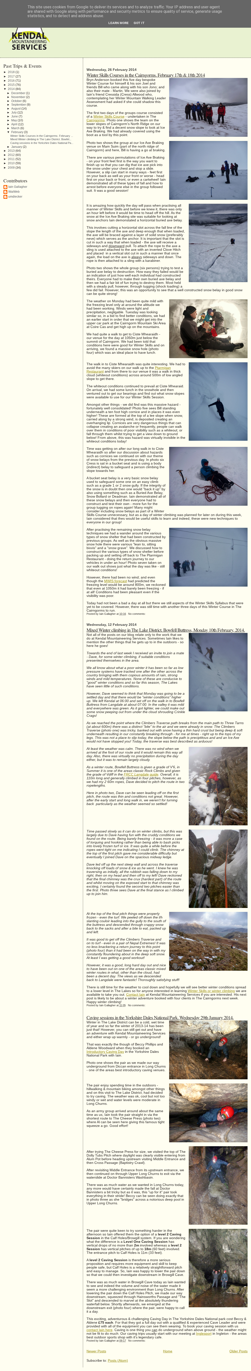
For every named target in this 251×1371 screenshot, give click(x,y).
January (17, 146)
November (18, 97)
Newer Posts (96, 1351)
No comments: (137, 613)
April (14, 124)
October (17, 100)
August (16, 108)
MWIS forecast (115, 581)
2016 (11, 80)
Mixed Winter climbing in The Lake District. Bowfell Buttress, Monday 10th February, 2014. (166, 630)
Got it (139, 23)
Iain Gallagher (17, 187)
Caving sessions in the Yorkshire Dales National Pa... (41, 142)
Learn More (118, 23)
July (14, 112)
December (18, 93)
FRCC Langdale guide (141, 774)
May (14, 120)
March (15, 128)
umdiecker (15, 196)
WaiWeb (14, 191)
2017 (11, 76)
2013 (11, 150)
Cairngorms (96, 120)
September (19, 104)
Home (167, 1351)
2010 (11, 163)
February (17, 132)
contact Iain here (100, 1330)
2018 (11, 72)
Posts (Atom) (118, 1360)
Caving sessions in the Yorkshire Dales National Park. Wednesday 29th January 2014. (160, 1017)
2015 (11, 85)
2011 (11, 159)
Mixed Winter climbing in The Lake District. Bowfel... (40, 139)
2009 (11, 167)
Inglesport (204, 1333)
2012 (11, 155)
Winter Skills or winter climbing (211, 991)
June (15, 116)
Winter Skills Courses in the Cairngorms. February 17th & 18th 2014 (146, 75)
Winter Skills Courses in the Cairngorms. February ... (41, 135)
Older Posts (238, 1351)
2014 (11, 89)
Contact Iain (135, 994)
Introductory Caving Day (105, 1052)
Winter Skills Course (109, 116)
